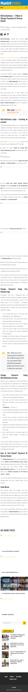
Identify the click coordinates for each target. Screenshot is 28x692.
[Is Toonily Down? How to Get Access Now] (14, 584)
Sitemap (14, 687)
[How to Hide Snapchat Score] (14, 562)
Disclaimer (18, 677)
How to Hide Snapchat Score (10, 572)
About (6, 677)
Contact (12, 677)
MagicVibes (9, 690)
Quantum (12, 57)
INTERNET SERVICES (8, 614)
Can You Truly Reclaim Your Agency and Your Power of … (18, 653)
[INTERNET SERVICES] (14, 605)
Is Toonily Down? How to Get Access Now (13, 593)
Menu (2, 7)
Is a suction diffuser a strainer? (10, 551)
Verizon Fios (6, 57)
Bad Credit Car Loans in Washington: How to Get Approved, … (17, 644)
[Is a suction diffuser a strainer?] (14, 541)
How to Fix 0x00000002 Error (14, 111)
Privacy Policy (13, 679)
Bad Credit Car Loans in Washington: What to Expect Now (17, 661)
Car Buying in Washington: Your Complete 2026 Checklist (17, 636)
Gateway (17, 57)
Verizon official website (14, 141)
